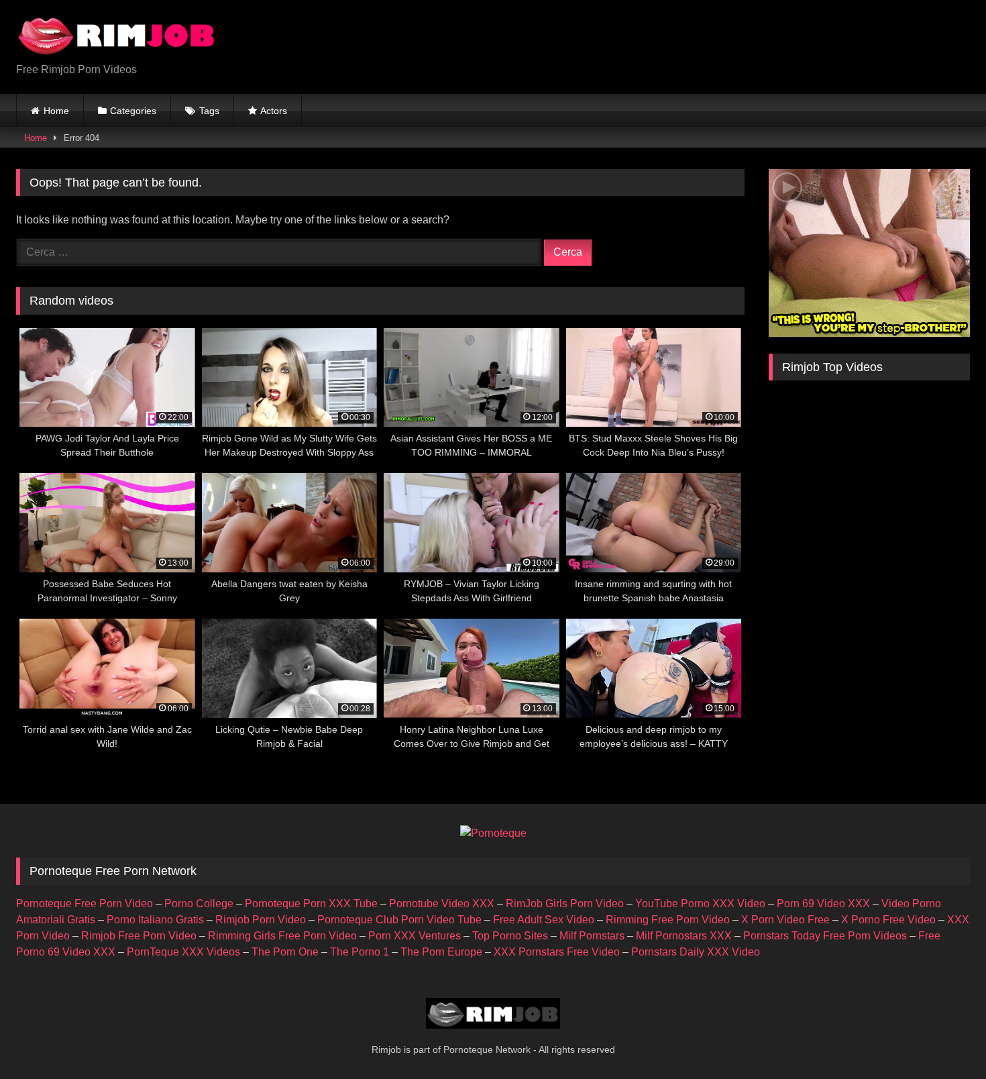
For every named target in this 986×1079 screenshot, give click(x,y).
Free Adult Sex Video (543, 919)
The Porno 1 (359, 952)
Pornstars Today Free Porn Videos (825, 935)
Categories (133, 110)
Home (56, 110)
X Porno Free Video (888, 919)
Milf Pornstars (591, 935)
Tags (209, 110)
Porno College (198, 903)
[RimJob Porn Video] (116, 36)
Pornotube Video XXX (441, 903)
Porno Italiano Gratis (155, 919)
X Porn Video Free (785, 919)
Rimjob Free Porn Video (139, 935)
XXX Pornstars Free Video (557, 952)
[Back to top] (944, 1039)
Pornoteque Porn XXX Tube (311, 903)
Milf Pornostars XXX (684, 935)
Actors (273, 110)
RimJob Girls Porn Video (565, 903)
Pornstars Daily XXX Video (695, 952)
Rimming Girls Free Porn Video (282, 935)
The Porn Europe (441, 952)
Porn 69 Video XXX (823, 903)
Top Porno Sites (510, 935)
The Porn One (285, 952)
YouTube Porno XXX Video (700, 903)
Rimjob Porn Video (260, 919)
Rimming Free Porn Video (668, 919)
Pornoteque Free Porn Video (84, 903)
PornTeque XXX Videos (183, 952)
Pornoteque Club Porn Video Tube (399, 919)
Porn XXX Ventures (414, 935)
